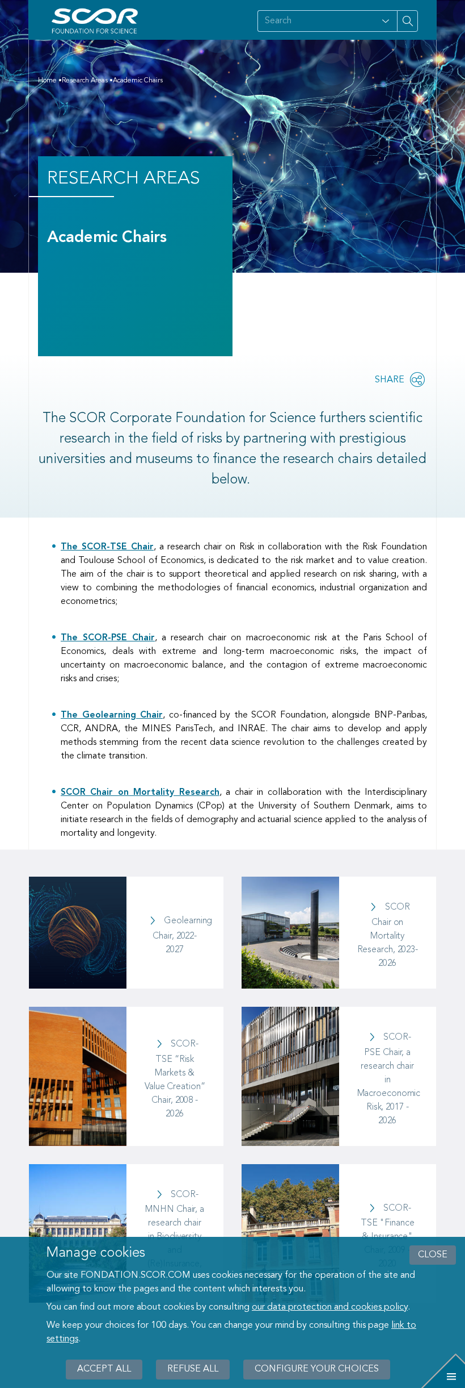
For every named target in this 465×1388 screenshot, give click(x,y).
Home (47, 80)
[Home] (97, 21)
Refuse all (192, 1369)
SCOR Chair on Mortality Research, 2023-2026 (387, 935)
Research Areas (85, 80)
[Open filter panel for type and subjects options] (385, 21)
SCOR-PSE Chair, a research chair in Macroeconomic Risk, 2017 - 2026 (389, 1079)
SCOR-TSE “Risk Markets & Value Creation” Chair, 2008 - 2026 (175, 1079)
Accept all (104, 1369)
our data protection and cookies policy (330, 1307)
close (432, 1255)
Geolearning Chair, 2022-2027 (182, 935)
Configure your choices (317, 1369)
